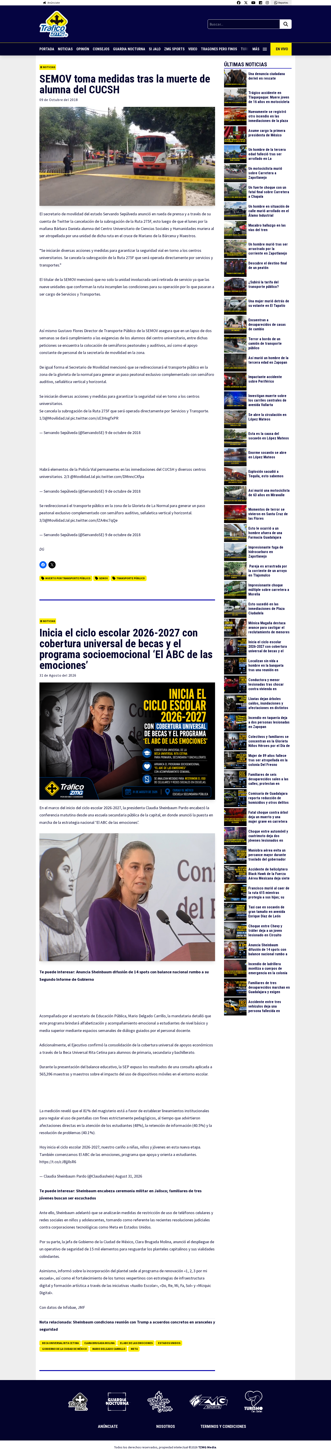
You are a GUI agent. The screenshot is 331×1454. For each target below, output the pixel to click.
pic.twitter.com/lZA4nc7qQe (94, 520)
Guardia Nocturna (129, 49)
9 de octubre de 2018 (123, 432)
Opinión (82, 49)
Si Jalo (155, 49)
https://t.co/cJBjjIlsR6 (57, 1161)
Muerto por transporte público (68, 578)
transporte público (130, 578)
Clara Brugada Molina (99, 1343)
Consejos (101, 49)
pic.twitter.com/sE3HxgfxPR (94, 418)
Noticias (65, 49)
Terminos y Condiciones (223, 1426)
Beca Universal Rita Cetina (60, 1343)
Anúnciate (108, 1426)
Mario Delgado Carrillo (108, 1349)
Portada (46, 49)
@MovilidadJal (57, 418)
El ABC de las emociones (136, 1343)
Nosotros (165, 1426)
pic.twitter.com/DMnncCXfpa (120, 476)
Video (192, 49)
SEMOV (103, 578)
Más (255, 49)
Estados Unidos (169, 1343)
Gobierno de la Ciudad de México (64, 1349)
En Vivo (282, 49)
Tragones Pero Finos (219, 49)
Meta (134, 1349)
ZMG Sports (174, 49)
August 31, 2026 (128, 1176)
